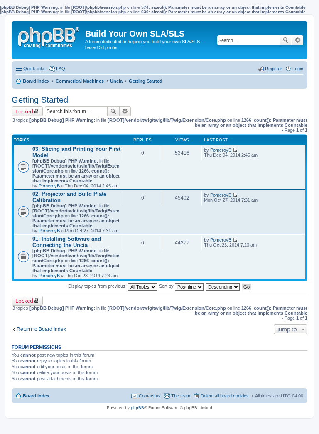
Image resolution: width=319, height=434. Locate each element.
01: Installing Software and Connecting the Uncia (66, 242)
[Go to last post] (235, 150)
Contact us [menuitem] (150, 395)
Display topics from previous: (98, 286)
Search (286, 40)
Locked (24, 111)
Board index (36, 395)
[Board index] (49, 36)
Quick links (34, 68)
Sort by (167, 286)
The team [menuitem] (180, 395)
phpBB (137, 407)
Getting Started (40, 99)
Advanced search (297, 40)
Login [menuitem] (297, 68)
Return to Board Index (41, 329)
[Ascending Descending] (223, 286)
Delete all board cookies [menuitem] (225, 395)
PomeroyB (49, 185)
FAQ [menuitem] (60, 68)
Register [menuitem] (273, 68)
